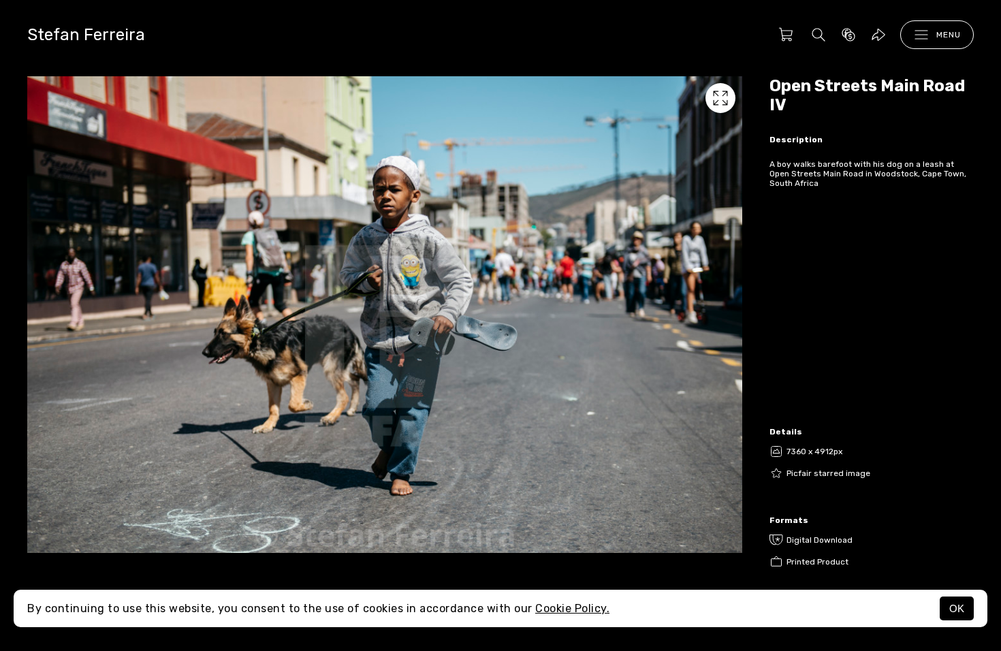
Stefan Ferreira (86, 34)
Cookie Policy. (572, 608)
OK (956, 608)
